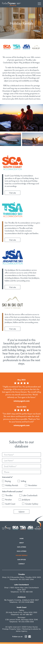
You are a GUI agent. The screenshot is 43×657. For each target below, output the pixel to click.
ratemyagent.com (22, 400)
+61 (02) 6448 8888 (26, 602)
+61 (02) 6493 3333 (26, 622)
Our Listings (21, 547)
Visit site (12, 192)
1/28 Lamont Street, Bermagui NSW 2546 (21, 620)
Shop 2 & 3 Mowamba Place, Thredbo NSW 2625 (21, 577)
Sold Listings (21, 551)
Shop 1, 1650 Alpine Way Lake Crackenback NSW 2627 (21, 589)
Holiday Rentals (21, 555)
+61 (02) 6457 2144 (26, 579)
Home (21, 538)
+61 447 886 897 (26, 614)
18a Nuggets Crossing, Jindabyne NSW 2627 (21, 600)
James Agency (21, 631)
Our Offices (21, 559)
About (21, 543)
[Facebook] (29, 636)
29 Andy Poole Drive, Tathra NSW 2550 (21, 612)
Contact (21, 564)
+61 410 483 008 (26, 592)
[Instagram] (26, 636)
